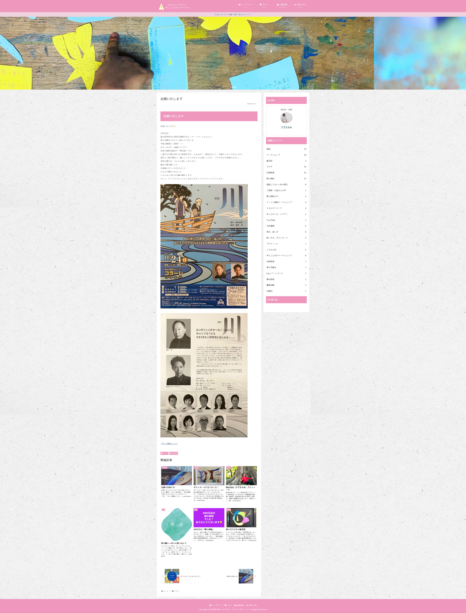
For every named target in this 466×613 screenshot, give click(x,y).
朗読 (286, 149)
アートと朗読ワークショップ (286, 202)
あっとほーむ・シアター (286, 214)
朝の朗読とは (286, 196)
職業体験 (286, 285)
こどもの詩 (286, 250)
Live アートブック (286, 273)
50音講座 (286, 226)
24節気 (286, 291)
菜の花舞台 (286, 268)
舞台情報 (286, 279)
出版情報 (286, 262)
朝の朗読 (286, 179)
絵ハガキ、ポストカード (286, 238)
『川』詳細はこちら (169, 444)
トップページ (216, 605)
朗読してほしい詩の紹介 (286, 185)
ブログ (165, 453)
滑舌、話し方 (286, 232)
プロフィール (286, 244)
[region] (233, 53)
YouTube (286, 220)
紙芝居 (286, 161)
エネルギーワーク (286, 208)
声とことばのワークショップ (286, 256)
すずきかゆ (286, 127)
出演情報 (174, 453)
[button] (4, 53)
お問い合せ (252, 605)
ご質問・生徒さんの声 (286, 191)
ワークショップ (286, 155)
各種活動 (239, 605)
